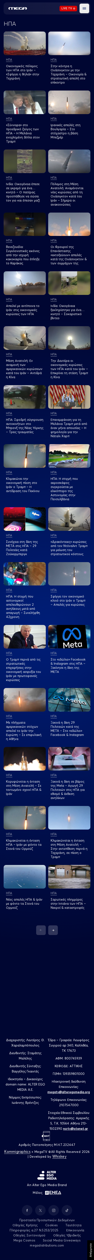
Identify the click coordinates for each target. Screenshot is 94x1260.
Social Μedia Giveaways (62, 1240)
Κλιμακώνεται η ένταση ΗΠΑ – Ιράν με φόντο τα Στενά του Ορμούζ (23, 844)
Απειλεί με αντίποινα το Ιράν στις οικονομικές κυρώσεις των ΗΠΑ (23, 310)
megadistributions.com (47, 1245)
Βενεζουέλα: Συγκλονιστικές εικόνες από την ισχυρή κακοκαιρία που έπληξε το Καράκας (23, 255)
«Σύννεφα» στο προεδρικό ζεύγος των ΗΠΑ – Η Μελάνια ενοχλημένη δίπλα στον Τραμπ (23, 133)
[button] (84, 8)
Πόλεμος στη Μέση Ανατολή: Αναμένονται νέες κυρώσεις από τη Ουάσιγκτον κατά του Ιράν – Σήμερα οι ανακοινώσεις (67, 194)
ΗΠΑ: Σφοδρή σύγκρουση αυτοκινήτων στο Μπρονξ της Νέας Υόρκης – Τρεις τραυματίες (24, 426)
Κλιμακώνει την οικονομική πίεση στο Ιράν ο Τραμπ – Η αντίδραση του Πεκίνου (23, 485)
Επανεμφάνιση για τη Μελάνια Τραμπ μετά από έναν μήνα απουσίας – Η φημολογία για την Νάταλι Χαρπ (69, 428)
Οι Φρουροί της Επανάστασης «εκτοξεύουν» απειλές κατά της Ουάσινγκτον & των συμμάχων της (69, 255)
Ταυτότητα (73, 1225)
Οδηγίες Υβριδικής (67, 1235)
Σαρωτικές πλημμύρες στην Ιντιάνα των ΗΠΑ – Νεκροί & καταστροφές (68, 903)
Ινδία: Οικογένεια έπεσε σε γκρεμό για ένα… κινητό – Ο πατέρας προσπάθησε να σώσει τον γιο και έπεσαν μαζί (23, 192)
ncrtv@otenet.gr (75, 1128)
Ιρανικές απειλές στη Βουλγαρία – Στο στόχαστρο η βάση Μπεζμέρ (66, 131)
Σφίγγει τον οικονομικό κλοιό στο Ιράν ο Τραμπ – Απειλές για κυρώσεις (68, 600)
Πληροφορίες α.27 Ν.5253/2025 (34, 1230)
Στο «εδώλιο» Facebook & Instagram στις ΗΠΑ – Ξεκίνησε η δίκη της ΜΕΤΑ (68, 665)
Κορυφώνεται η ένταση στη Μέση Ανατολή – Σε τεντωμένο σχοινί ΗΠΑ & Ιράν (23, 787)
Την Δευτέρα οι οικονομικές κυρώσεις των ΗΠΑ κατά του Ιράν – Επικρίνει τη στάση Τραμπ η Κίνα (69, 369)
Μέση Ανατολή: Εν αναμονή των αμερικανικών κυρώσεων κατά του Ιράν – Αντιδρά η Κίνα (24, 369)
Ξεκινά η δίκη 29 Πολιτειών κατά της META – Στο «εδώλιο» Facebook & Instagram (67, 729)
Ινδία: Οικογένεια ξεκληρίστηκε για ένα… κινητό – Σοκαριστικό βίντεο (67, 312)
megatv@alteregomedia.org (68, 1092)
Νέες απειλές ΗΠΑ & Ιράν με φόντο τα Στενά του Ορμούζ (24, 903)
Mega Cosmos (24, 1240)
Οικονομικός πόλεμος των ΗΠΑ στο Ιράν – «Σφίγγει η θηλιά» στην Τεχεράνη (22, 72)
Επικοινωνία (75, 1230)
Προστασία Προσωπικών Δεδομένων (47, 1220)
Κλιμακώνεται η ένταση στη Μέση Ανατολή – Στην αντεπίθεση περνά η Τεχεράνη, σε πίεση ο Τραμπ (69, 848)
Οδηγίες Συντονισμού (29, 1235)
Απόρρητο (90, 1250)
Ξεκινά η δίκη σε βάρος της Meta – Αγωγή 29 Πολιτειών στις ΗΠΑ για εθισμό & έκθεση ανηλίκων (68, 789)
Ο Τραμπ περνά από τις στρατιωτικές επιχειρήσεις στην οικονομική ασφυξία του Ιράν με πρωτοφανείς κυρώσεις (23, 669)
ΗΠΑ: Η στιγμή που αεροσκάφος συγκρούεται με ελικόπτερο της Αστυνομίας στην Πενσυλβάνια (64, 489)
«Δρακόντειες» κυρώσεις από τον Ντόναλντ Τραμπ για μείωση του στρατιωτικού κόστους (69, 548)
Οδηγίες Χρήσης (25, 1225)
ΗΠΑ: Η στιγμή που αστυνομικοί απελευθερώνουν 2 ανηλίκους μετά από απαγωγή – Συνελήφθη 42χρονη (23, 606)
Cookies (51, 1225)
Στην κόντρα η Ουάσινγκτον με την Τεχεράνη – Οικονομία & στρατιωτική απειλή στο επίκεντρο (69, 74)
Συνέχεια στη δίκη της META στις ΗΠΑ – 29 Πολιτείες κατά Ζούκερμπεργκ (22, 548)
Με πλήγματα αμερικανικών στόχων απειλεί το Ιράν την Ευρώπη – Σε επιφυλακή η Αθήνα (23, 731)
